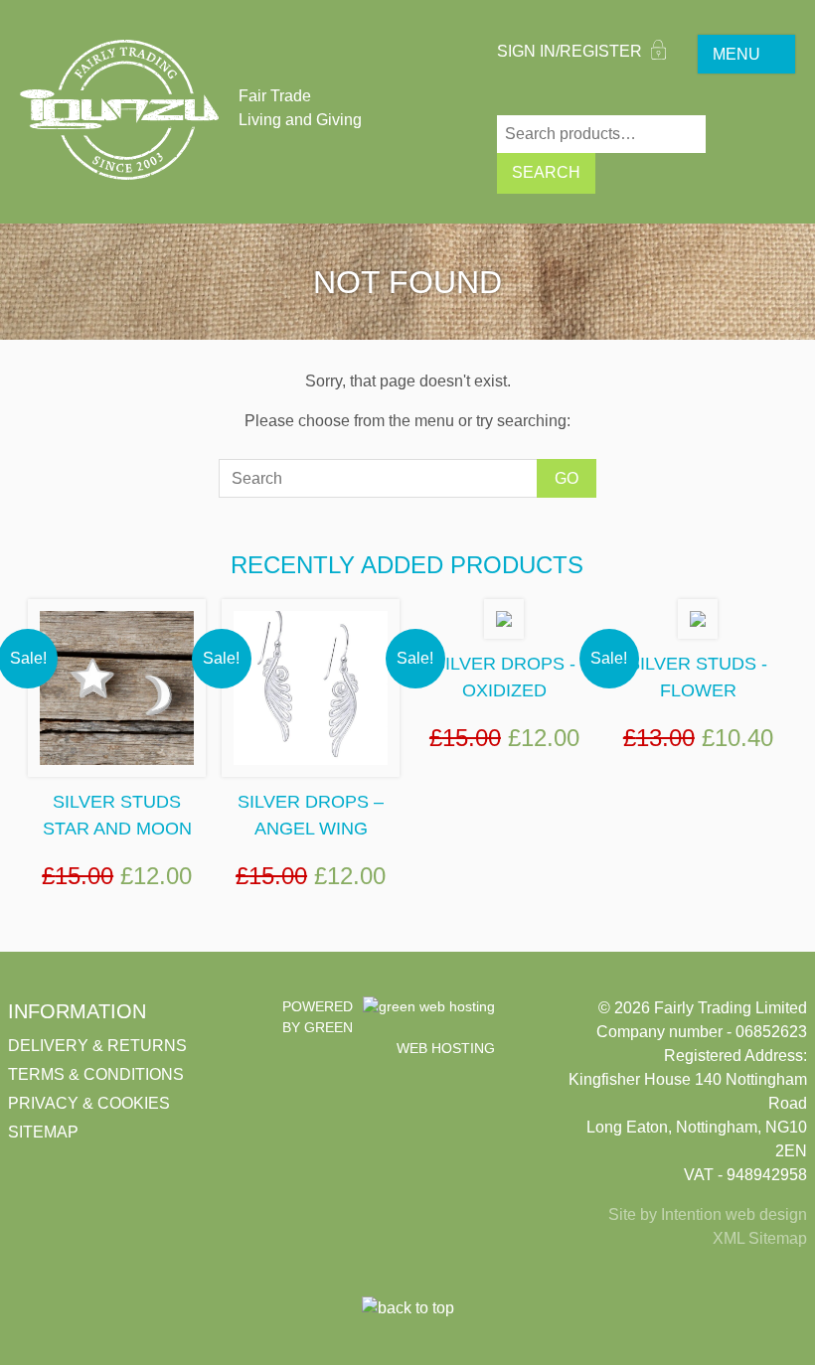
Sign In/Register (571, 51)
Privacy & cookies (89, 1103)
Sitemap (43, 1132)
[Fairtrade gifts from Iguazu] (119, 110)
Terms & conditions (96, 1074)
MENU (736, 54)
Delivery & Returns (97, 1045)
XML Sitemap (760, 1238)
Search (546, 172)
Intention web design (734, 1214)
